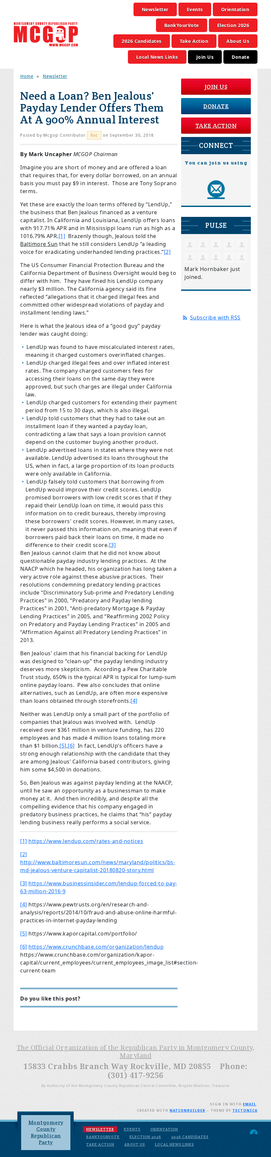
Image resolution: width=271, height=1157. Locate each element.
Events (195, 9)
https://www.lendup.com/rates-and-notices (85, 841)
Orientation (235, 9)
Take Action (194, 41)
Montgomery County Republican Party (45, 1132)
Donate (240, 57)
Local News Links (157, 57)
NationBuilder (187, 1110)
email (249, 1104)
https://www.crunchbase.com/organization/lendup (96, 946)
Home (26, 76)
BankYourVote (181, 25)
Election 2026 (233, 25)
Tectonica (244, 1110)
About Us (237, 41)
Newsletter (155, 9)
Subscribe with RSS (215, 317)
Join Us (205, 57)
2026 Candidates (142, 41)
